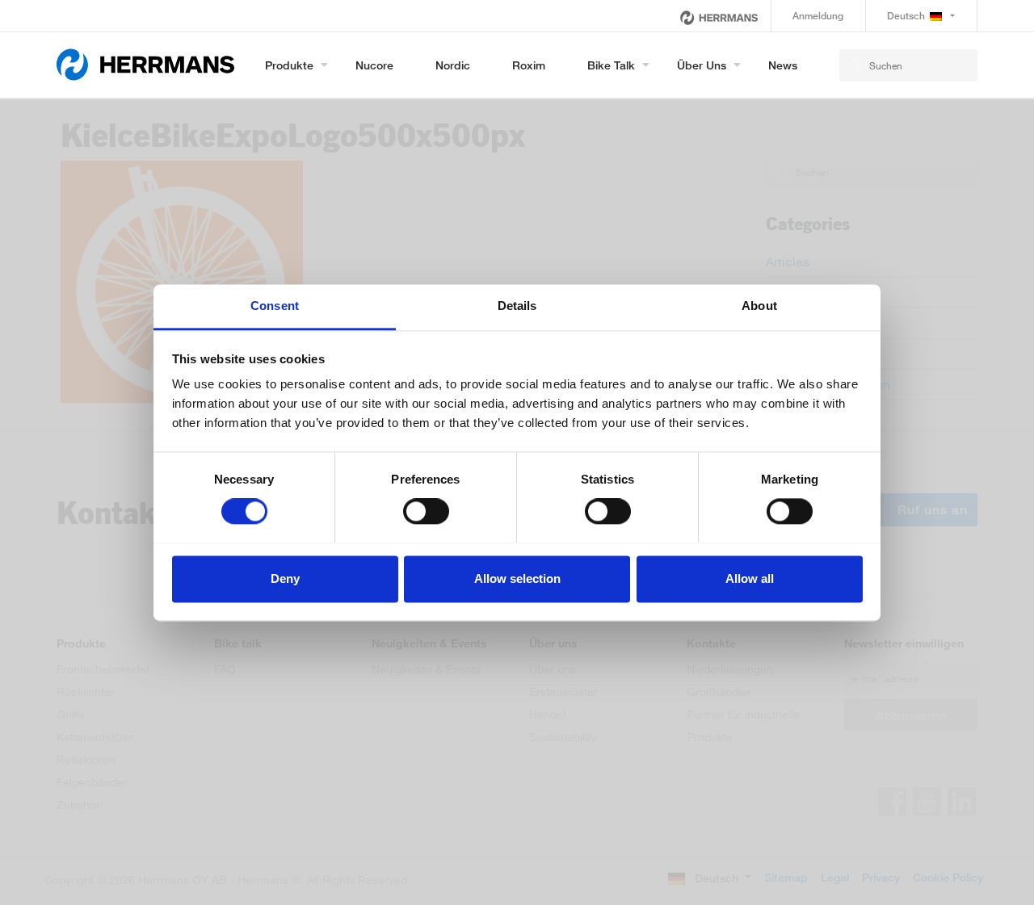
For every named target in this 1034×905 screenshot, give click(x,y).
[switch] (426, 511)
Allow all (749, 578)
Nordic (452, 65)
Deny (285, 578)
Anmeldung (817, 16)
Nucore (374, 65)
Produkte (289, 65)
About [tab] (759, 305)
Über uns (701, 65)
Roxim (528, 65)
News (782, 65)
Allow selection (517, 578)
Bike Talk (611, 65)
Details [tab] (517, 305)
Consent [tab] (274, 305)
